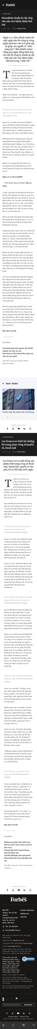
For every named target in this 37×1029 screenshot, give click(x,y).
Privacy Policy (13, 1016)
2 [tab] (11, 417)
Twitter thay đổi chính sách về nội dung (18, 412)
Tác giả (19, 28)
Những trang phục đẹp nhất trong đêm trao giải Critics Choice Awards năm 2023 (18, 844)
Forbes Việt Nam (27, 910)
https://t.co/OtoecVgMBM (12, 177)
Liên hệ (23, 917)
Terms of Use (24, 1016)
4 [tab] (17, 417)
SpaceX (6, 363)
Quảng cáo (24, 914)
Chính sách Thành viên (10, 972)
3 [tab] (14, 417)
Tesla (12, 363)
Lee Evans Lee (13, 865)
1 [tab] (8, 417)
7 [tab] (26, 417)
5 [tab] (20, 417)
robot (26, 361)
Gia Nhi (13, 331)
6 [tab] (23, 417)
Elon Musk (10, 361)
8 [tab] (29, 417)
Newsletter (28, 1005)
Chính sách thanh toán (10, 970)
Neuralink (19, 361)
